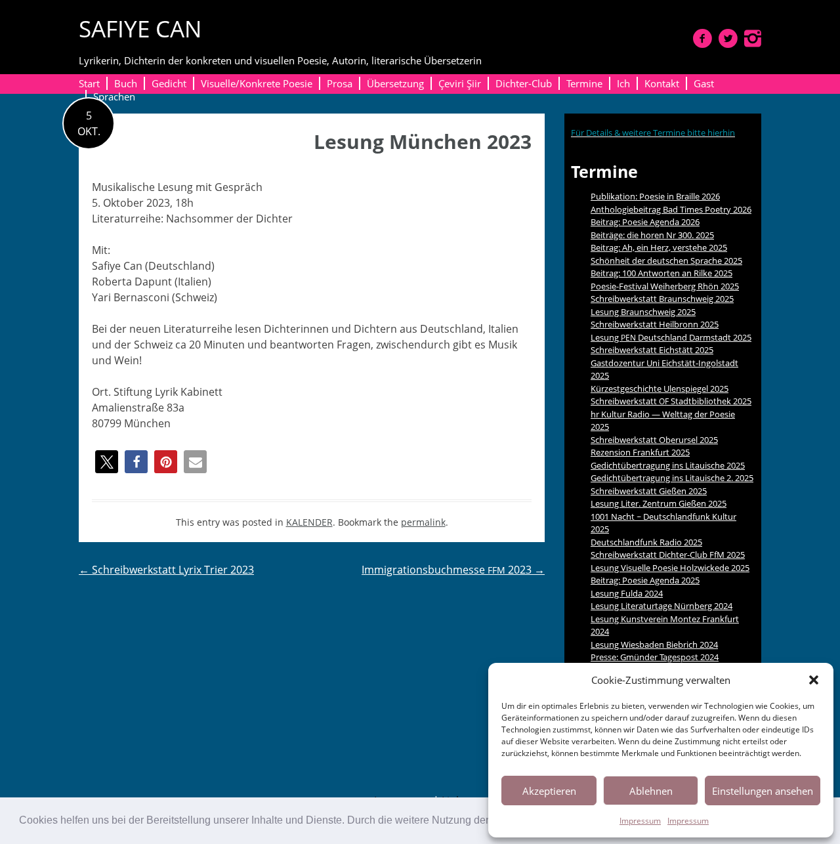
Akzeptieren (549, 790)
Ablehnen (651, 790)
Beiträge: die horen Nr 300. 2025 (652, 235)
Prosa (339, 83)
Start (89, 83)
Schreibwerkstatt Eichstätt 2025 (652, 350)
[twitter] (728, 38)
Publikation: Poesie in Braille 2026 (655, 196)
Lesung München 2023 (423, 141)
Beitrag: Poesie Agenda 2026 (645, 222)
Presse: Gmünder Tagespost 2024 (655, 657)
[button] (813, 679)
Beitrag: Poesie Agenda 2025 (645, 580)
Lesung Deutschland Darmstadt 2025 (671, 337)
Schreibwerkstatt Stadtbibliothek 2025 (671, 401)
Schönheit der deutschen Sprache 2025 (666, 260)
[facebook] (702, 38)
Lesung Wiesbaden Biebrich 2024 (654, 644)
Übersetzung (395, 83)
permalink (423, 522)
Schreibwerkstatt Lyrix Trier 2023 (166, 569)
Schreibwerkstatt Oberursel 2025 (654, 440)
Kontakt (661, 83)
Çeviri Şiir (459, 83)
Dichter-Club (523, 83)
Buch (125, 83)
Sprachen (114, 96)
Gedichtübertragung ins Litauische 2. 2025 (672, 478)
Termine (584, 83)
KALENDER (309, 522)
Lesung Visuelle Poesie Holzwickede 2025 (670, 568)
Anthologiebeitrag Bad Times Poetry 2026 (671, 209)
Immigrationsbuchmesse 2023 (453, 569)
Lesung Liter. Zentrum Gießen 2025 (658, 503)
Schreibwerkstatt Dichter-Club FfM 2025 (668, 554)
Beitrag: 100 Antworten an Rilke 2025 (661, 273)
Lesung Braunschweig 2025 (643, 312)
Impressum (640, 820)
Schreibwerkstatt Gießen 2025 (649, 491)
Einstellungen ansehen (762, 790)
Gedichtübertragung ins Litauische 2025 (668, 465)
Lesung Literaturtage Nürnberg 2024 (661, 606)
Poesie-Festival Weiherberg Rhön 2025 (665, 286)
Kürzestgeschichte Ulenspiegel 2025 (659, 388)
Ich (623, 83)
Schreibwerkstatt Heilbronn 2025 (655, 324)
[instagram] (752, 38)
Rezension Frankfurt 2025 (640, 452)
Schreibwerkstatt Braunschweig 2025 (662, 299)
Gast (704, 83)
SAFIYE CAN (140, 28)
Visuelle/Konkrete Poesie (256, 83)
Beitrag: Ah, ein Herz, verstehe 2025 (659, 247)
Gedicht (169, 83)
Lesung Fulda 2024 (627, 593)
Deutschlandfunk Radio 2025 (646, 542)
